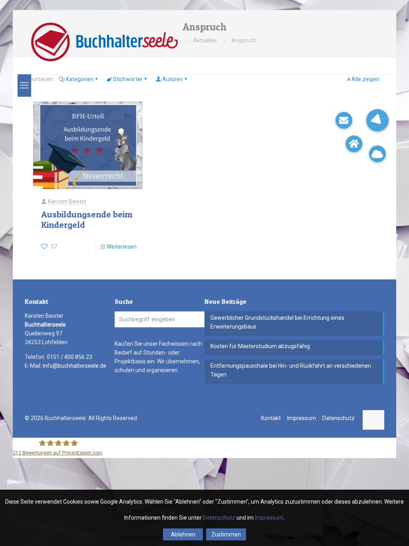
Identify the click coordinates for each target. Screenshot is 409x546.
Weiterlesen (122, 246)
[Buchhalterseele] (104, 42)
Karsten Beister (67, 201)
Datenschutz (338, 418)
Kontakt (271, 418)
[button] (377, 120)
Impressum (301, 418)
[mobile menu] (24, 85)
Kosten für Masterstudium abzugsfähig (260, 346)
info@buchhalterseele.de (74, 366)
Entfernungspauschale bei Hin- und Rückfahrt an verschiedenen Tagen (290, 370)
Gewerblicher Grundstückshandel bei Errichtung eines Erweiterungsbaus (277, 322)
